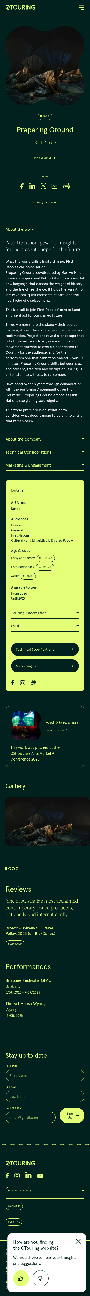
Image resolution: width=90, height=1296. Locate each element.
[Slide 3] (13, 868)
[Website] (33, 682)
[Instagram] (22, 682)
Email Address (14, 1108)
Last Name (11, 1087)
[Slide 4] (17, 868)
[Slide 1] (6, 868)
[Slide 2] (9, 868)
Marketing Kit (26, 666)
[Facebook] (12, 682)
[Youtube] (40, 1176)
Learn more (54, 730)
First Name (11, 1066)
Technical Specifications (35, 649)
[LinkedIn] (28, 1175)
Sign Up (69, 1115)
